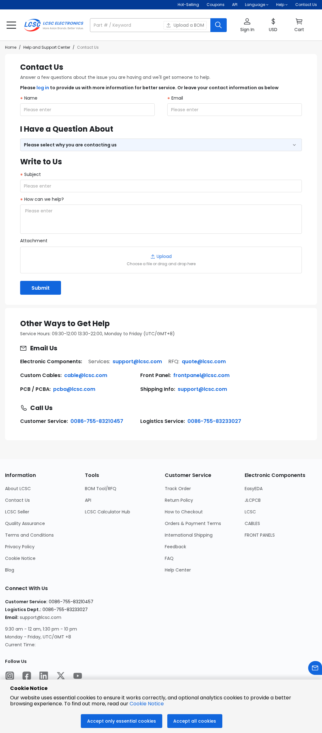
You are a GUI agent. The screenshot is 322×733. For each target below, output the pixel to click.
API (234, 4)
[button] (158, 25)
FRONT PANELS (260, 535)
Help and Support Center (46, 47)
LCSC (250, 512)
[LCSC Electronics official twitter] (60, 676)
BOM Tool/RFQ (100, 488)
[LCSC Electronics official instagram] (9, 676)
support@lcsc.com (137, 361)
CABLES (252, 523)
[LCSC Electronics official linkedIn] (43, 676)
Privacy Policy (20, 547)
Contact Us (306, 4)
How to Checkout (184, 512)
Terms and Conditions (29, 535)
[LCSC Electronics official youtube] (77, 676)
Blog (9, 570)
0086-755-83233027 (214, 421)
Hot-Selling (188, 4)
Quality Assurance (25, 523)
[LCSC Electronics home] (54, 25)
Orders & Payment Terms (193, 523)
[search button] (218, 25)
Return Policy (179, 500)
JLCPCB (253, 500)
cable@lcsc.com (85, 375)
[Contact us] (315, 668)
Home (10, 47)
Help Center (178, 570)
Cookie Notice (20, 558)
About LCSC (18, 488)
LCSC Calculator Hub (107, 512)
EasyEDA (254, 488)
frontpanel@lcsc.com (201, 375)
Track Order (178, 488)
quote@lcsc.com (204, 361)
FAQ (169, 558)
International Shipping (189, 535)
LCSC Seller (17, 512)
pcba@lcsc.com (74, 389)
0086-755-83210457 (96, 421)
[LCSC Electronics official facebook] (26, 676)
